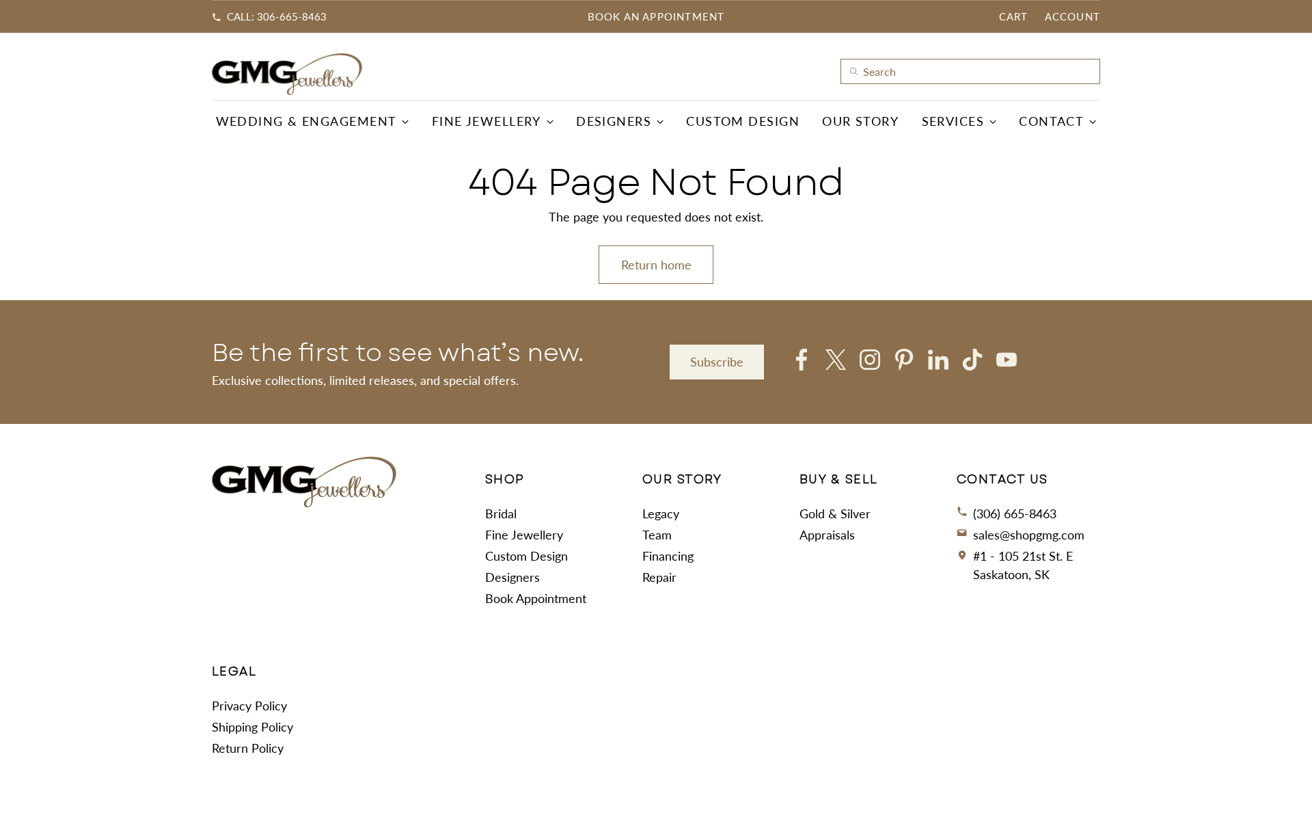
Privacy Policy (249, 705)
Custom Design (526, 555)
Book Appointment (535, 598)
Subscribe (716, 361)
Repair (659, 577)
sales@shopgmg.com (1028, 534)
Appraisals (827, 534)
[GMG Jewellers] (287, 74)
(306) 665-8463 (1014, 513)
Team (657, 534)
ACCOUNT (1072, 16)
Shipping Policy (252, 726)
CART (1013, 16)
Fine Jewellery (524, 534)
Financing (668, 555)
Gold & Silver (835, 513)
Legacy (660, 513)
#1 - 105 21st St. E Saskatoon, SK (1023, 565)
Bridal (501, 513)
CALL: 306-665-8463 (277, 16)
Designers (512, 577)
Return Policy (248, 748)
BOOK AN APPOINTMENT (656, 16)
